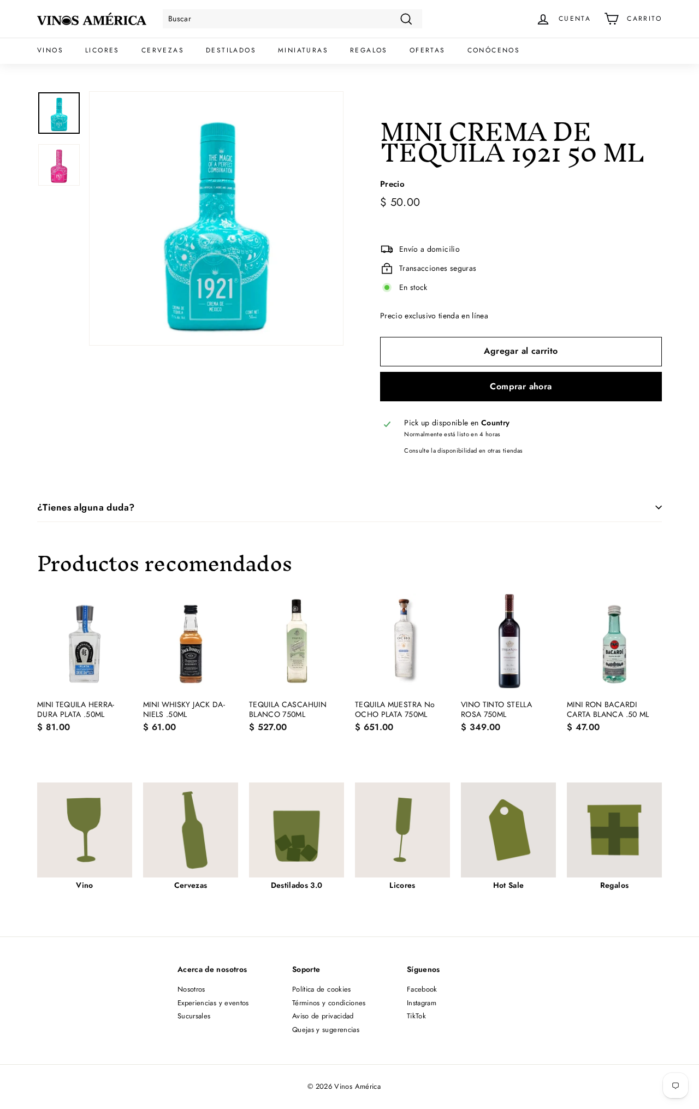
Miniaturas (303, 50)
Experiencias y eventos (213, 1003)
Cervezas (162, 50)
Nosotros (191, 989)
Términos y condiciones (329, 1003)
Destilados (231, 50)
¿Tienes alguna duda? (86, 507)
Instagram (421, 1003)
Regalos (369, 50)
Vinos (50, 50)
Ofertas (428, 50)
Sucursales (194, 1016)
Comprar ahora (521, 386)
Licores (102, 50)
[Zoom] (216, 218)
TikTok (416, 1016)
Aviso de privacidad (323, 1016)
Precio (392, 185)
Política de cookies (321, 989)
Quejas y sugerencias (325, 1029)
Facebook (422, 989)
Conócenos (493, 50)
